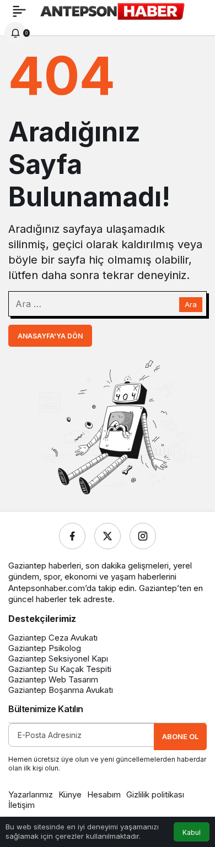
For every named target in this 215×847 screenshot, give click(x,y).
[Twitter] (107, 536)
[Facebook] (72, 536)
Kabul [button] (191, 832)
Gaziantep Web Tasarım (53, 679)
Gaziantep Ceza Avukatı (53, 637)
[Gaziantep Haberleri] (112, 9)
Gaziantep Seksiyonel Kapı (58, 658)
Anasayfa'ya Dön (50, 336)
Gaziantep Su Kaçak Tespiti (59, 669)
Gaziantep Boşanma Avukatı (60, 690)
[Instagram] (143, 536)
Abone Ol (180, 736)
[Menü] (19, 11)
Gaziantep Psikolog (44, 648)
